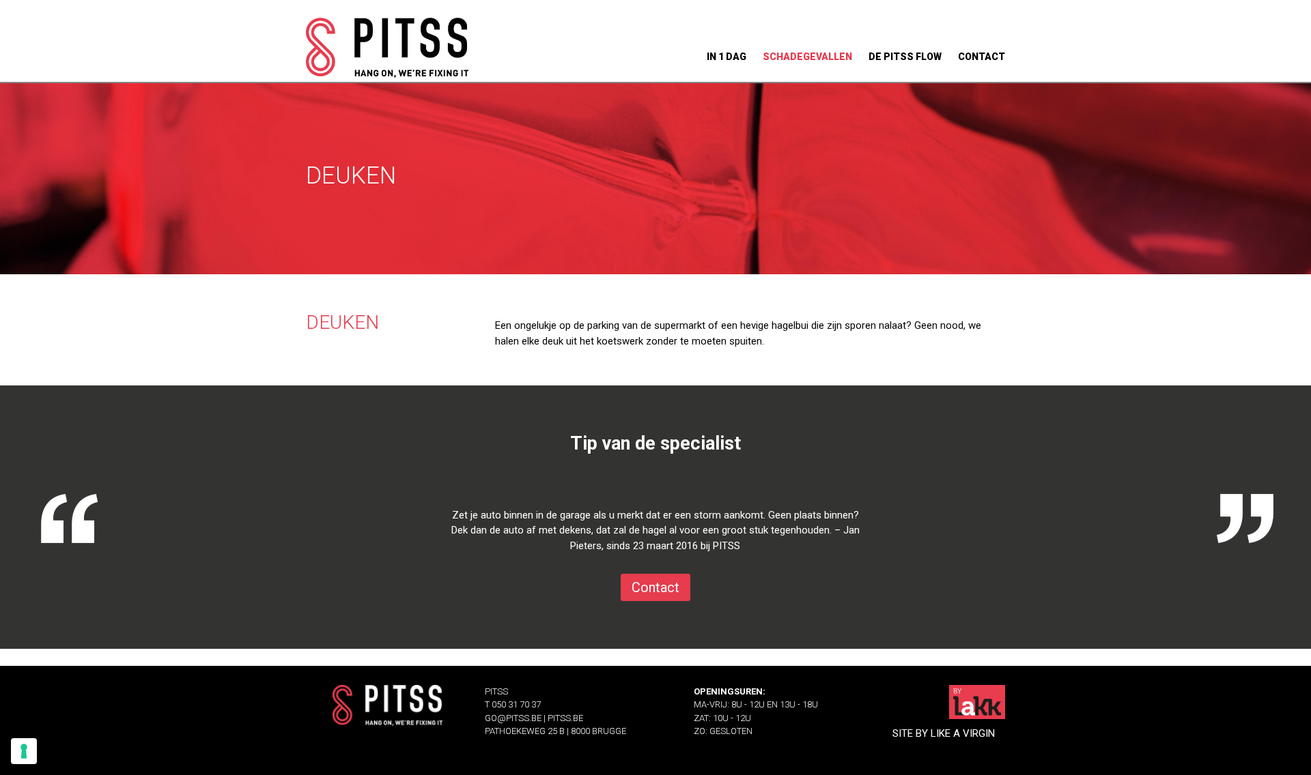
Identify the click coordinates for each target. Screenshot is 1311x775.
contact (981, 56)
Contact (655, 587)
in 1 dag (726, 56)
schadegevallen (807, 56)
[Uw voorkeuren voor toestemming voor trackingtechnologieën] (24, 751)
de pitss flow (905, 56)
